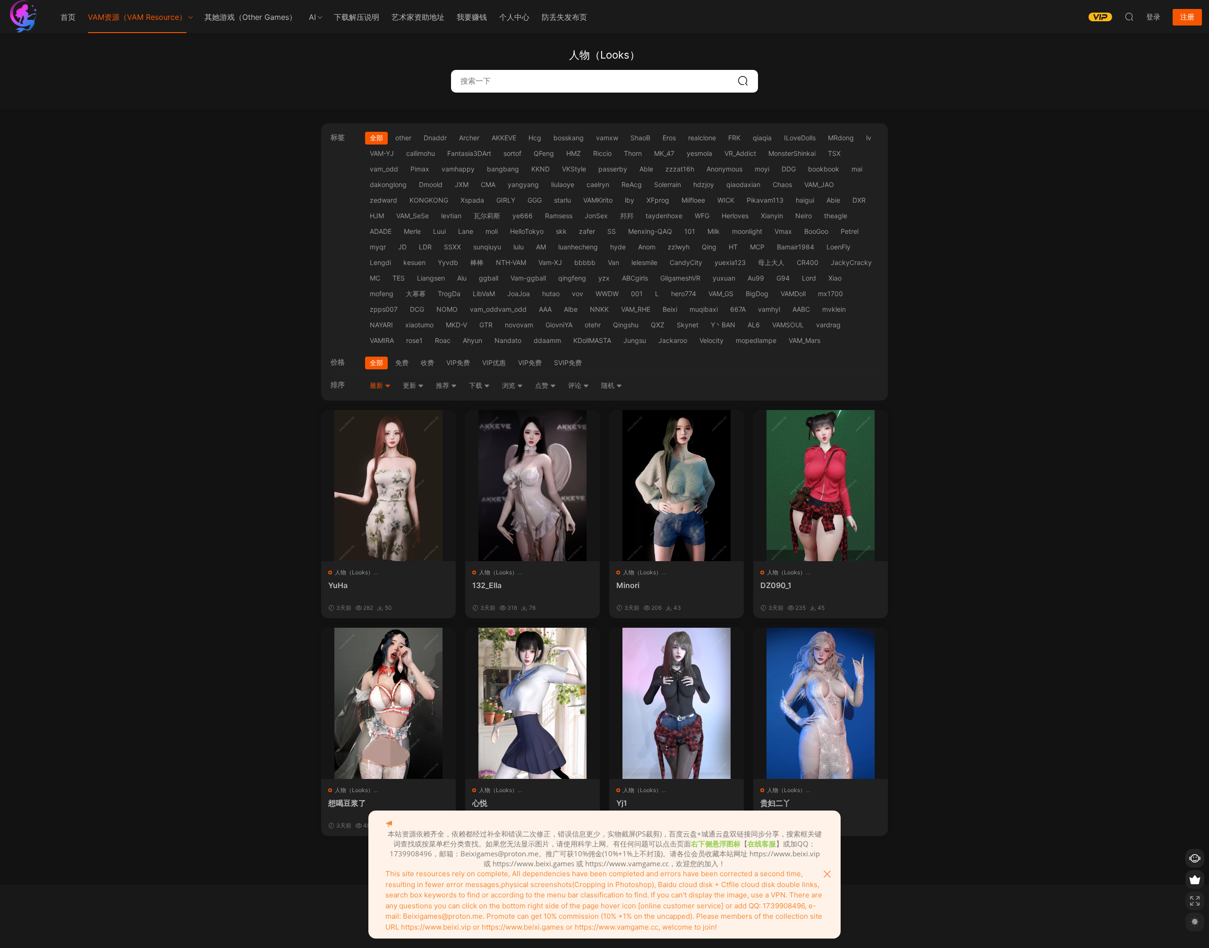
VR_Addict (740, 153)
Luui (439, 231)
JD (402, 247)
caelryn (598, 184)
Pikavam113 (765, 200)
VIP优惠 (494, 363)
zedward (383, 200)
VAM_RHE (635, 309)
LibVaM (484, 294)
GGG (535, 200)
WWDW (607, 294)
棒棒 (477, 262)
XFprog (658, 200)
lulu (518, 247)
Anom (647, 247)
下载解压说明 (356, 17)
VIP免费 (458, 363)
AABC (801, 309)
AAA (545, 309)
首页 (68, 17)
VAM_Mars (804, 340)
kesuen (414, 262)
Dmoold (431, 184)
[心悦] (532, 703)
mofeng (381, 294)
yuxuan (724, 278)
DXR (859, 200)
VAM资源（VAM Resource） (137, 17)
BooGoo (816, 231)
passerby (612, 169)
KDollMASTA (592, 340)
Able (646, 169)
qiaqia (762, 138)
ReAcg (632, 184)
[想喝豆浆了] (388, 703)
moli (491, 231)
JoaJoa (518, 294)
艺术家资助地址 (418, 17)
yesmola (699, 153)
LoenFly (838, 247)
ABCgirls (635, 278)
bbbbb (585, 262)
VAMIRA (382, 340)
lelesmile (644, 262)
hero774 (683, 294)
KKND (540, 169)
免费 (402, 363)
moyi (762, 169)
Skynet (687, 325)
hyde (618, 247)
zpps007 (384, 309)
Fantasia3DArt (469, 153)
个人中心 (514, 17)
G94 (783, 278)
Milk (713, 231)
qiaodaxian (743, 184)
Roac (443, 340)
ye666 (522, 216)
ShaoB (640, 138)
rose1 (414, 340)
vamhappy (458, 169)
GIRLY (505, 200)
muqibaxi (704, 309)
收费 (427, 363)
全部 (376, 138)
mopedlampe (756, 340)
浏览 (509, 385)
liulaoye (562, 184)
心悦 (479, 803)
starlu (562, 200)
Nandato (507, 340)
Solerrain (667, 184)
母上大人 (771, 262)
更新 (410, 385)
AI (312, 17)
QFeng (544, 153)
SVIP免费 (568, 363)
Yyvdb (448, 262)
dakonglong (388, 184)
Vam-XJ (550, 262)
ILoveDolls (800, 138)
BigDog (757, 294)
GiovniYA (558, 325)
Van (613, 262)
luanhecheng (578, 247)
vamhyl (769, 309)
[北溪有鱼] (23, 16)
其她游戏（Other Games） (250, 17)
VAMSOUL (788, 325)
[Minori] (676, 485)
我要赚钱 (472, 17)
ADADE (381, 231)
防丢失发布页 (564, 17)
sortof (512, 153)
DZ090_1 (776, 585)
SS (611, 231)
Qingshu (626, 325)
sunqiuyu (487, 247)
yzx (604, 278)
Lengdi (380, 262)
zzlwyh (679, 247)
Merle (412, 231)
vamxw (607, 138)
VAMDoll (793, 294)
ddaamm (547, 340)
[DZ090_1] (820, 485)
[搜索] (1129, 16)
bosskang (568, 138)
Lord (809, 278)
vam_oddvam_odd (498, 309)
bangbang (503, 169)
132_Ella (487, 585)
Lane (465, 231)
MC (375, 278)
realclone (702, 138)
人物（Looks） (354, 572)
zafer (587, 231)
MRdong (841, 138)
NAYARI (381, 325)
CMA (488, 184)
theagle (835, 216)
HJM (377, 216)
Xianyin (772, 216)
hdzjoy (703, 184)
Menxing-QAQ (650, 231)
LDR (425, 247)
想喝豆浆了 (347, 803)
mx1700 (830, 294)
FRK (734, 138)
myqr (378, 247)
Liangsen (431, 278)
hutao (551, 294)
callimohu (420, 153)
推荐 (443, 385)
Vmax (783, 231)
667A (738, 309)
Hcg (534, 138)
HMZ (573, 153)
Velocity (711, 340)
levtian (451, 216)
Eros (669, 138)
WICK (725, 200)
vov (577, 294)
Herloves (735, 216)
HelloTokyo (527, 231)
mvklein (834, 309)
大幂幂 (416, 294)
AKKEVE (504, 138)
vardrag (828, 325)
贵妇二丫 (775, 803)
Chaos (782, 184)
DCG (417, 309)
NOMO (447, 309)
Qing (709, 247)
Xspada (472, 200)
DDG (789, 169)
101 (689, 231)
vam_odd (384, 169)
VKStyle (574, 169)
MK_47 (664, 153)
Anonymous (724, 169)
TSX (834, 153)
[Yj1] (676, 703)
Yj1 (621, 803)
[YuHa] (388, 485)
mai (856, 169)
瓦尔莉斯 (487, 216)
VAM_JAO (819, 184)
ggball (488, 278)
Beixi (670, 309)
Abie (833, 200)
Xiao (835, 278)
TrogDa (449, 294)
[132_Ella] (532, 485)
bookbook (823, 169)
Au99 (756, 278)
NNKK (599, 309)
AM (541, 247)
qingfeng (572, 278)
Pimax (419, 169)
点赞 (542, 385)
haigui (805, 200)
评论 (575, 385)
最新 (377, 385)
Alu (462, 278)
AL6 (754, 325)
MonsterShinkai (792, 153)
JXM (461, 184)
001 (637, 294)
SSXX (452, 247)
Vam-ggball (528, 278)
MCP (757, 247)
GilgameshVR (680, 278)
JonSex (596, 216)
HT (733, 247)
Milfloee (693, 200)
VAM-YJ (382, 153)
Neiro (803, 216)
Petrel (850, 231)
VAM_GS (720, 294)
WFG (702, 216)
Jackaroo (672, 340)
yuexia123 (730, 262)
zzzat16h (679, 169)
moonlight (747, 231)
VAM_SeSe (412, 216)
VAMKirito (598, 200)
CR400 (807, 262)
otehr (593, 325)
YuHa (338, 585)
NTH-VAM (511, 262)
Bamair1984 (795, 247)
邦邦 (626, 216)
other (403, 138)
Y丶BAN (723, 325)
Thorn (633, 153)
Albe (571, 309)
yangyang (523, 184)
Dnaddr (435, 138)
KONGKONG (428, 200)
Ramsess (558, 216)
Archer (469, 138)
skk (561, 231)
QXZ (657, 325)
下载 (476, 385)
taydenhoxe (664, 216)
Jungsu (634, 340)
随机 (608, 385)
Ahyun (472, 340)
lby (629, 200)
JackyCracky (851, 262)
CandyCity (686, 262)
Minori (627, 585)
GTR (486, 325)
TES (398, 278)
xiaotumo (419, 325)
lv (868, 138)
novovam (519, 325)
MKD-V (456, 325)
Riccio (602, 153)
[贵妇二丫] (820, 703)
